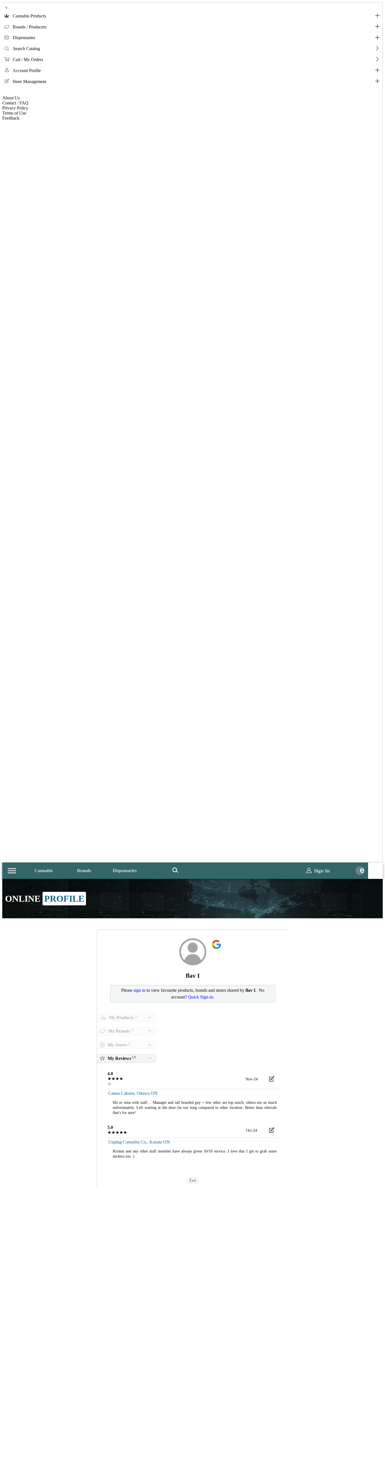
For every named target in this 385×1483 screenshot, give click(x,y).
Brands (84, 870)
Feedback (10, 118)
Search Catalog (26, 48)
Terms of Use (14, 113)
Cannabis (43, 870)
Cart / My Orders (28, 59)
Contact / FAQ (15, 102)
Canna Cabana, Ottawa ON (133, 1093)
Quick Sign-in (200, 997)
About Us (11, 97)
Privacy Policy (15, 108)
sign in (139, 990)
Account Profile (27, 70)
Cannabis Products (29, 16)
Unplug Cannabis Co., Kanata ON (139, 1142)
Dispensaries (24, 37)
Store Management (29, 81)
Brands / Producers (30, 26)
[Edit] (271, 1080)
